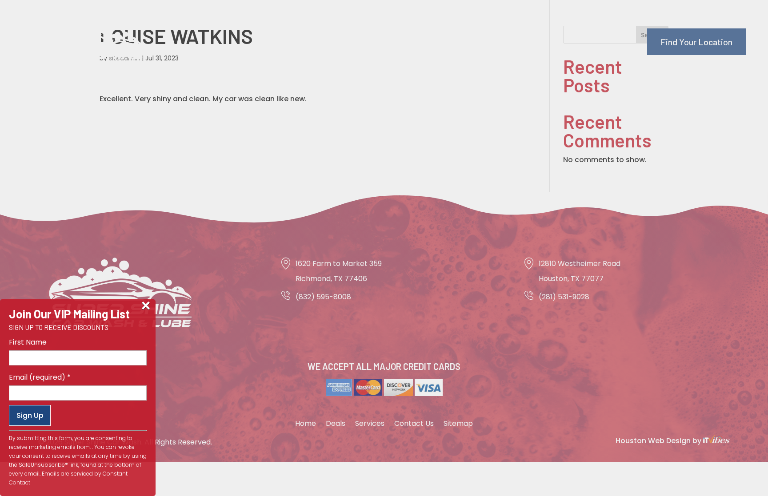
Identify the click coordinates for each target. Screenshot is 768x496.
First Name (28, 342)
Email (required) (40, 377)
